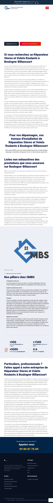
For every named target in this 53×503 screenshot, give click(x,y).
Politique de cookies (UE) (33, 500)
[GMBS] (14, 7)
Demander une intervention (10, 481)
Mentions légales (10, 500)
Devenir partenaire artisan (10, 486)
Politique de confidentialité (21, 500)
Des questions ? (31, 468)
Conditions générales (44, 500)
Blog (28, 470)
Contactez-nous (8, 483)
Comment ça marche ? (32, 465)
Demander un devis (8, 479)
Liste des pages (8, 488)
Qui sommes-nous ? (31, 463)
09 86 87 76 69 (34, 1)
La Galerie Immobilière (32, 479)
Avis (28, 472)
